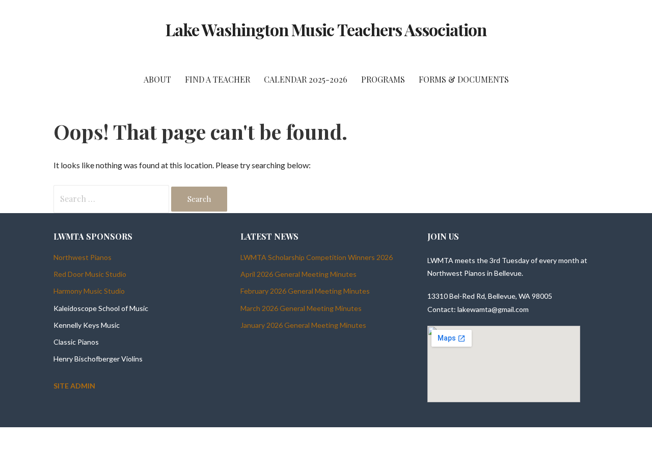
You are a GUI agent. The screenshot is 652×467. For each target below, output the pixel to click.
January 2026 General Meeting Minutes (303, 325)
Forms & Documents (464, 79)
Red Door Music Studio (89, 274)
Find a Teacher (217, 79)
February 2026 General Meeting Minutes (305, 291)
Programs (383, 79)
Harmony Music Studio (89, 291)
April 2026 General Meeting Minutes (298, 274)
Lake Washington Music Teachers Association (326, 29)
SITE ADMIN (74, 385)
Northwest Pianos (82, 257)
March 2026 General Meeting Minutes (301, 308)
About (157, 79)
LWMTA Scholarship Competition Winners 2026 (316, 257)
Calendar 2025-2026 (305, 79)
